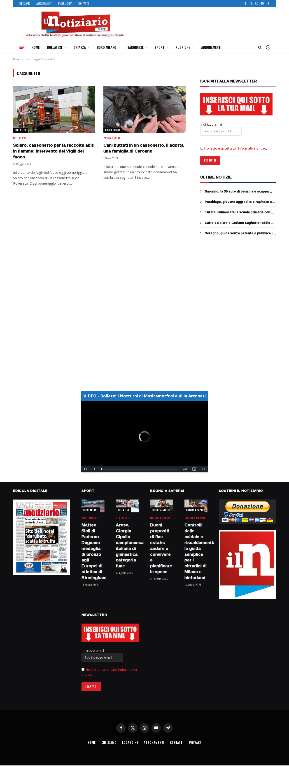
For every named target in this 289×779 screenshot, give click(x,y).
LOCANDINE (130, 742)
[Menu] (21, 47)
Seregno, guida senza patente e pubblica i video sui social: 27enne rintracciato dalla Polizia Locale (239, 233)
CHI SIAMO (24, 3)
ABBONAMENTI (44, 3)
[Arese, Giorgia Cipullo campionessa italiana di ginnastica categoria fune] (127, 506)
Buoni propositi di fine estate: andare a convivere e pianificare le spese (161, 548)
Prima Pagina (113, 130)
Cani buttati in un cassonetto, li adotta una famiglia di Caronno (143, 148)
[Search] (260, 47)
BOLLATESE (55, 47)
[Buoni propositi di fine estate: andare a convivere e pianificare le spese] (161, 506)
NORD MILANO (106, 47)
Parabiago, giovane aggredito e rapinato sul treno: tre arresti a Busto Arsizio (240, 201)
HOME (36, 47)
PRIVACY (195, 742)
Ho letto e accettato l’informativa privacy (236, 148)
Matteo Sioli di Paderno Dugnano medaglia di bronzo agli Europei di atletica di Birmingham (93, 551)
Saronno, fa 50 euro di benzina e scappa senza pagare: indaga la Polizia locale (237, 191)
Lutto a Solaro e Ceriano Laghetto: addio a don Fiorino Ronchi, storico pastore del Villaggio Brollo (239, 223)
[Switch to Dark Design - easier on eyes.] (267, 47)
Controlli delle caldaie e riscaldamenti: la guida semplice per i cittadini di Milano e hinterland (195, 551)
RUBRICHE (182, 47)
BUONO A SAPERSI (162, 510)
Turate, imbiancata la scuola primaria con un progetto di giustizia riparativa (240, 212)
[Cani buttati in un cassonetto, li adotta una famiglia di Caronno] (144, 109)
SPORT (159, 47)
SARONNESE (135, 47)
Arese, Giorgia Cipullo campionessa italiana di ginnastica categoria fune (127, 545)
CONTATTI (83, 3)
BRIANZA (80, 47)
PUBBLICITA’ (65, 3)
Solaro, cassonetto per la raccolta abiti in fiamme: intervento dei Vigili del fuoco (54, 151)
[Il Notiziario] (75, 24)
